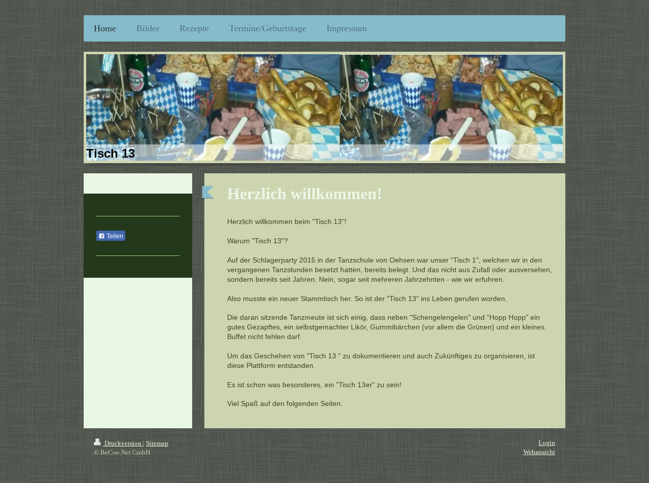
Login (546, 443)
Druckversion (123, 443)
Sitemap (157, 443)
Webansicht (539, 452)
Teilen (114, 236)
